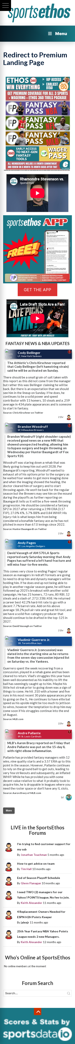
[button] (5, 5)
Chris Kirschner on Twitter (27, 412)
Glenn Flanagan (31, 883)
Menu (61, 33)
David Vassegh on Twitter (27, 626)
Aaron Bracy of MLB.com (26, 793)
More (9, 810)
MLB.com (17, 719)
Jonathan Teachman (34, 854)
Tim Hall (26, 869)
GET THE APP (37, 289)
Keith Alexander (31, 902)
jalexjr (25, 922)
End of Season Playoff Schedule (38, 878)
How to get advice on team (36, 863)
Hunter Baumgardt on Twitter (29, 529)
